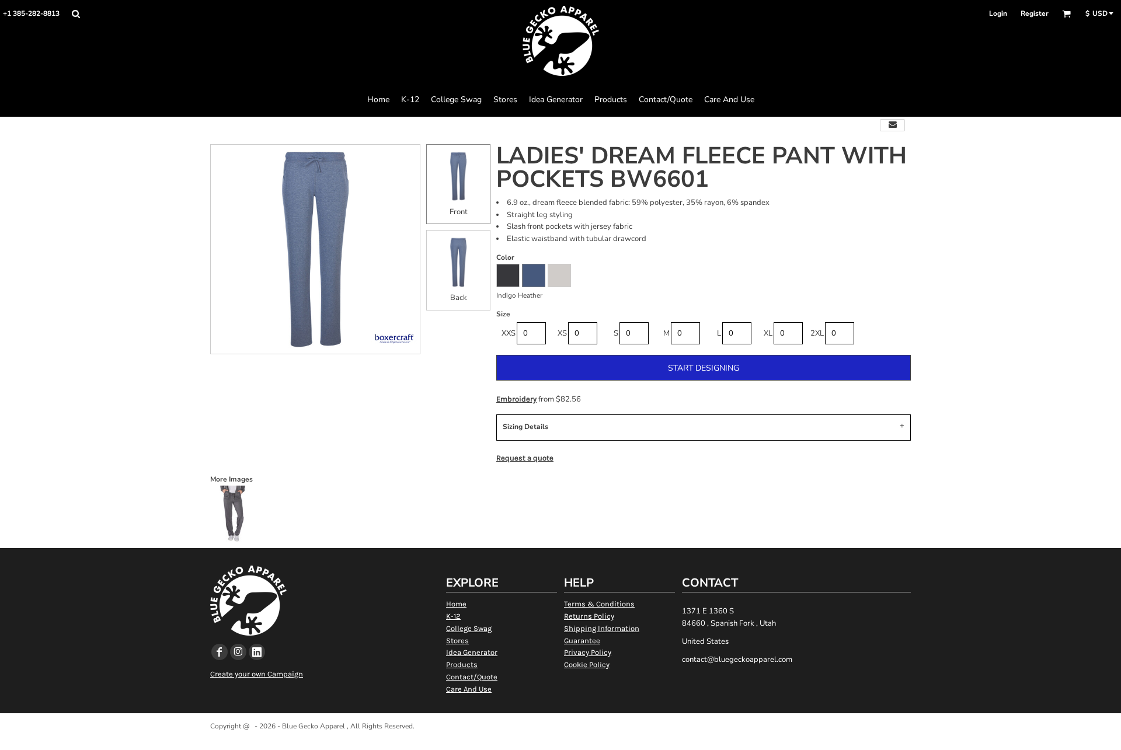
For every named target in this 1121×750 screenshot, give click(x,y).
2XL (817, 333)
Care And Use (469, 689)
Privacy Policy (587, 652)
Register (1035, 13)
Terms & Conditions (599, 603)
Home (456, 603)
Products (462, 664)
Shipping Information (601, 628)
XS (562, 333)
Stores (457, 640)
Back (458, 297)
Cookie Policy (587, 664)
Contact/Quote (471, 676)
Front (459, 212)
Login (998, 13)
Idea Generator (471, 652)
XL (768, 333)
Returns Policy (589, 616)
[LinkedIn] (257, 652)
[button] (75, 13)
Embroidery (516, 399)
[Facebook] (219, 652)
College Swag (469, 628)
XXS (509, 333)
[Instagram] (238, 652)
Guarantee (582, 640)
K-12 (453, 616)
